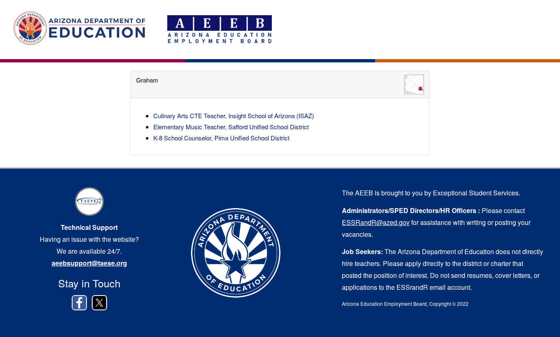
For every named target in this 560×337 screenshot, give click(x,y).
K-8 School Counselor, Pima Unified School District (221, 137)
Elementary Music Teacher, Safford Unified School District (231, 126)
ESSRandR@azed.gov (376, 222)
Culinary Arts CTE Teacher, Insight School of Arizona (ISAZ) (233, 115)
